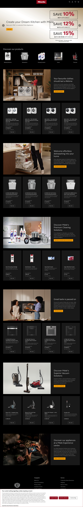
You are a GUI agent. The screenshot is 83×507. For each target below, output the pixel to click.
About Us (36, 480)
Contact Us (63, 488)
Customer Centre (38, 486)
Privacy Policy (37, 484)
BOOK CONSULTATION (59, 458)
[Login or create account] (72, 2)
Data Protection (10, 505)
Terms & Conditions (39, 482)
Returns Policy (64, 484)
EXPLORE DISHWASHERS (60, 166)
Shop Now (9, 29)
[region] (41, 498)
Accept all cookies (53, 497)
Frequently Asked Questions (67, 480)
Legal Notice (4, 505)
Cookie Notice (15, 505)
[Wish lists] (75, 2)
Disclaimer (63, 486)
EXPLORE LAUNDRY (59, 91)
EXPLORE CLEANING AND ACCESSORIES (63, 240)
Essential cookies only (63, 497)
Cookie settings (73, 497)
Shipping (63, 482)
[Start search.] (69, 2)
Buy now (12, 278)
